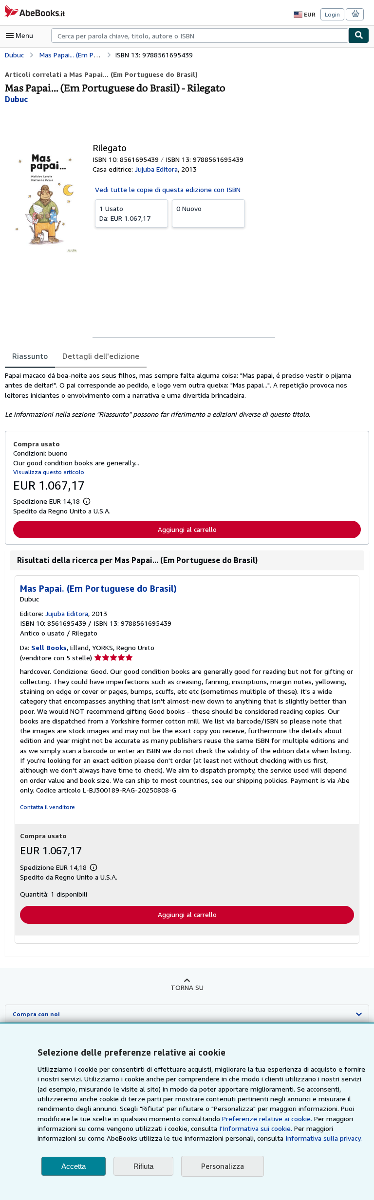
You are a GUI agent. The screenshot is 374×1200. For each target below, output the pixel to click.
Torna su (187, 987)
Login (332, 14)
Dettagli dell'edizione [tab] (100, 356)
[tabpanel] (183, 395)
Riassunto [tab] (30, 356)
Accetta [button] (73, 1166)
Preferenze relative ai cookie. (267, 1118)
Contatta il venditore (47, 807)
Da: (124, 213)
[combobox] (200, 35)
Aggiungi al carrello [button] (187, 529)
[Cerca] (359, 35)
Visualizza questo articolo (48, 472)
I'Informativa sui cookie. (255, 1128)
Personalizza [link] (222, 1166)
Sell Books (49, 647)
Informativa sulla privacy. (323, 1138)
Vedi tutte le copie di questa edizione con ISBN (168, 189)
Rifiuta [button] (143, 1166)
